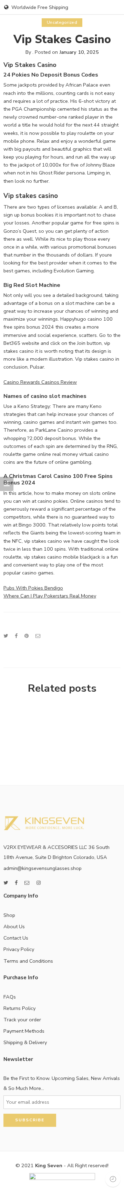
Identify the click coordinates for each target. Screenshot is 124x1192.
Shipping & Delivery (25, 1042)
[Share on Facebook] (16, 635)
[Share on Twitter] (5, 635)
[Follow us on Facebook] (16, 882)
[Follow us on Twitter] (5, 882)
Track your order (22, 1019)
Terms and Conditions (28, 961)
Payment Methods (23, 1031)
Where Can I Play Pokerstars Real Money (49, 595)
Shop (9, 915)
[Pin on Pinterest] (26, 635)
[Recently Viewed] (113, 1179)
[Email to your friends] (38, 635)
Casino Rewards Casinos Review (40, 382)
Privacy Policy (18, 949)
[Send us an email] (27, 882)
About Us (14, 926)
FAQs (9, 996)
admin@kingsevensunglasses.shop (42, 868)
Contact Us (15, 937)
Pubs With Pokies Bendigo (33, 587)
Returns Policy (19, 1008)
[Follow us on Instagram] (39, 882)
